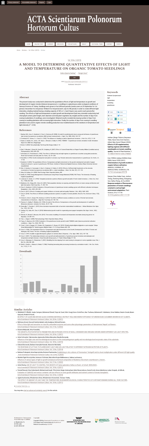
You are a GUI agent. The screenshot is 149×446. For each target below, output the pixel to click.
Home (18, 50)
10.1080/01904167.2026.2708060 (119, 154)
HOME (28, 44)
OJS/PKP (49, 424)
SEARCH (119, 44)
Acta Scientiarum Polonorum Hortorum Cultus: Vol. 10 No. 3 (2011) (40, 382)
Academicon (57, 422)
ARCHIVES (60, 44)
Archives (24, 50)
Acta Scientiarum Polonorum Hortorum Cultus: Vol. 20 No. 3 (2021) (40, 319)
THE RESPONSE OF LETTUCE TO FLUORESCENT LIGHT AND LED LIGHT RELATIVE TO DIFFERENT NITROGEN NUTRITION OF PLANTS (63, 347)
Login (49, 2)
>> (29, 386)
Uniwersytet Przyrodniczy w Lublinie (54, 420)
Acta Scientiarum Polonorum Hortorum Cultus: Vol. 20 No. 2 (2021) (40, 334)
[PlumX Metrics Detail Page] (112, 203)
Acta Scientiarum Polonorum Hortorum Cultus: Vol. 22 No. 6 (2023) (41, 355)
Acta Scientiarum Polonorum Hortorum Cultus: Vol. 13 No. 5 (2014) (40, 349)
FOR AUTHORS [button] (72, 44)
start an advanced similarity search (35, 390)
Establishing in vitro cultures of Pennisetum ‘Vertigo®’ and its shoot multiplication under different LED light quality (96, 352)
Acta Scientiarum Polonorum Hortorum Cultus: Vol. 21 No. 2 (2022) (40, 362)
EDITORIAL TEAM (97, 44)
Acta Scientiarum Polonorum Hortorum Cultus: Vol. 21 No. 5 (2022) (40, 327)
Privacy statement (13, 2)
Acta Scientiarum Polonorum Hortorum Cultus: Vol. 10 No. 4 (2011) (40, 367)
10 (26, 386)
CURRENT (50, 44)
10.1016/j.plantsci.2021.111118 (118, 195)
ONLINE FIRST (38, 44)
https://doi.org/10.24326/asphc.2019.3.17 (76, 82)
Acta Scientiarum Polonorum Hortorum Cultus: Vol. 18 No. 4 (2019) (40, 342)
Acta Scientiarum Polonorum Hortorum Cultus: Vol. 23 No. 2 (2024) (40, 375)
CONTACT (109, 44)
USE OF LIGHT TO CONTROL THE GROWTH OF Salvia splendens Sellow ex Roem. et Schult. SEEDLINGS (62, 365)
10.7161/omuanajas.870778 (117, 172)
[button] (112, 112)
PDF (74, 77)
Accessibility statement (29, 2)
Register (41, 2)
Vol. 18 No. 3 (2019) (34, 50)
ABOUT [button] (84, 44)
